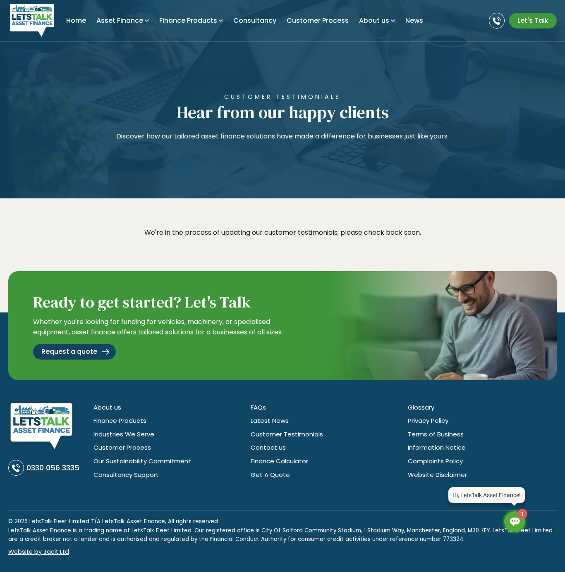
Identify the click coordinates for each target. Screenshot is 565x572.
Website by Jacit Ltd (38, 552)
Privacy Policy (428, 420)
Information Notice (437, 447)
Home (76, 20)
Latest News (270, 420)
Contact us (268, 447)
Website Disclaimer (437, 474)
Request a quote (69, 351)
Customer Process (318, 20)
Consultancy (254, 20)
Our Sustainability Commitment (142, 461)
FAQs (258, 407)
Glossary (421, 407)
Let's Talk (532, 20)
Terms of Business (436, 434)
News (414, 20)
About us (107, 407)
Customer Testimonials (287, 434)
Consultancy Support (126, 474)
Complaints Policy (435, 461)
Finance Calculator (279, 461)
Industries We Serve (123, 434)
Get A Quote (270, 474)
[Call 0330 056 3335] (498, 21)
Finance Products (188, 20)
